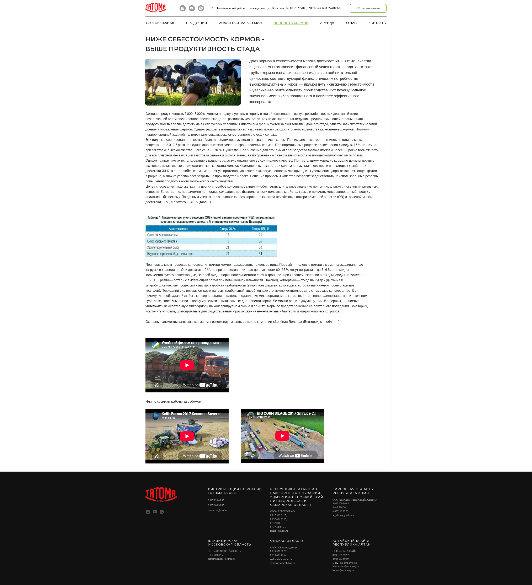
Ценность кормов (291, 23)
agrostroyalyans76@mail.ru (221, 558)
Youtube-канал (159, 23)
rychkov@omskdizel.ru (281, 559)
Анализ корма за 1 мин (240, 23)
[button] (368, 8)
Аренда (327, 23)
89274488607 (333, 8)
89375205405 (298, 8)
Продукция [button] (196, 23)
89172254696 (316, 8)
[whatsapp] (201, 8)
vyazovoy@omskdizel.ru (282, 563)
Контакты (378, 23)
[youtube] (192, 8)
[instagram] (183, 8)
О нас (351, 23)
